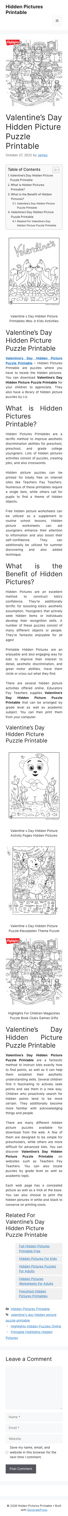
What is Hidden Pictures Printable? (27, 187)
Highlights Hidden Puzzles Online (36, 1326)
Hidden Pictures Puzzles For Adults (37, 1269)
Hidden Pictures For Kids (38, 1259)
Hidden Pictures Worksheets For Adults (36, 1281)
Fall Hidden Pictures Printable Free (34, 1248)
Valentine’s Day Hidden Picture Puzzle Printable (31, 178)
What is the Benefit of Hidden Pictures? (31, 197)
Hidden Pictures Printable (24, 9)
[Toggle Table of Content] (54, 170)
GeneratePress (37, 1510)
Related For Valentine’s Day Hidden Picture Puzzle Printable (36, 223)
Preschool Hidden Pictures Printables (33, 1293)
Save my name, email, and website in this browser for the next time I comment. (33, 1452)
